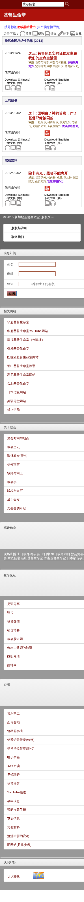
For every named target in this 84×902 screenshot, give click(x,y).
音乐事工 (13, 713)
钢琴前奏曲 (15, 731)
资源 (7, 684)
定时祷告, (41, 66)
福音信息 (10, 528)
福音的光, (41, 177)
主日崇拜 (23, 554)
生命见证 (10, 575)
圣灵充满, (41, 181)
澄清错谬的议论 (18, 836)
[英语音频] (47, 87)
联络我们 (17, 237)
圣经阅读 (13, 766)
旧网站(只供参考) (19, 845)
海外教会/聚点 (17, 456)
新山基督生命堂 (32, 558)
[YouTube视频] (47, 73)
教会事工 (13, 482)
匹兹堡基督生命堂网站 (23, 357)
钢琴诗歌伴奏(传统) (20, 739)
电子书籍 (13, 757)
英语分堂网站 (16, 401)
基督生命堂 (15, 14)
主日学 (45, 554)
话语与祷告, (42, 62)
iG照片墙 (13, 656)
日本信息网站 (16, 392)
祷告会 (35, 554)
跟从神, (68, 177)
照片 (10, 612)
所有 (51, 217)
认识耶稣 (10, 862)
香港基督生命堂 (55, 558)
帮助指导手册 (16, 810)
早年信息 (13, 801)
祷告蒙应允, (72, 66)
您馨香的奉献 (16, 508)
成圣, (60, 177)
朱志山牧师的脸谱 (19, 647)
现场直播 (10, 554)
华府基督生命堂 (18, 322)
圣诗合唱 (13, 722)
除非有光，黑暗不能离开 (48, 173)
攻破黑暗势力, (70, 126)
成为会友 (13, 499)
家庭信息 (14, 558)
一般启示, (41, 122)
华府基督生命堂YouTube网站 (27, 331)
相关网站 (10, 311)
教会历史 (13, 447)
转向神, (52, 177)
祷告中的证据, (56, 66)
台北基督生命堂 (18, 383)
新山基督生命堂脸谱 (21, 366)
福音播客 (13, 783)
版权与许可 (19, 228)
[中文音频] (13, 87)
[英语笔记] (53, 87)
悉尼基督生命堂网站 (21, 374)
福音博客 (13, 630)
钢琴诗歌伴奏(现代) (20, 748)
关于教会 (10, 427)
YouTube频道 (16, 792)
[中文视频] (7, 87)
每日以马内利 (60, 554)
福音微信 (13, 621)
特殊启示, (53, 122)
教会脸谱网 (15, 639)
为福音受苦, (39, 126)
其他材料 (13, 827)
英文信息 (13, 818)
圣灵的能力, (54, 126)
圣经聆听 (13, 775)
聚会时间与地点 (18, 438)
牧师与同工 (15, 473)
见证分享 (13, 604)
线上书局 (13, 409)
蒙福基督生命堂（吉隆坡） (26, 339)
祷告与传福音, (59, 62)
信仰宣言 (13, 464)
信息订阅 (10, 253)
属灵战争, (66, 122)
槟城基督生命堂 (18, 348)
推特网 (12, 665)
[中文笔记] (19, 87)
